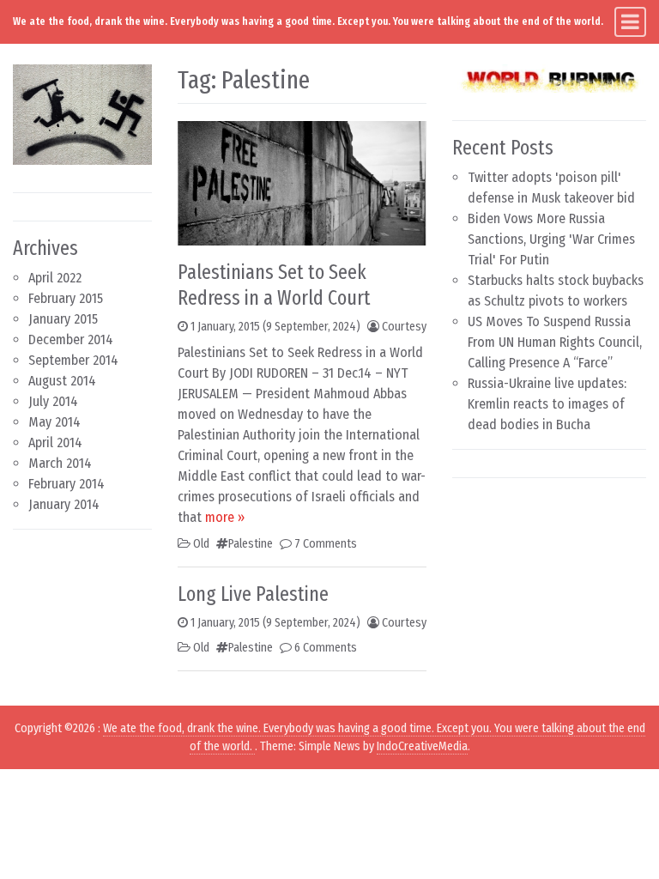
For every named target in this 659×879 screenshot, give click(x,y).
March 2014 (60, 463)
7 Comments (325, 543)
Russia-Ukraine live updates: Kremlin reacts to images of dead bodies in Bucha (547, 404)
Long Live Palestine (253, 594)
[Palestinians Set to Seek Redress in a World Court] (302, 182)
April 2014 (55, 442)
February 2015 (65, 298)
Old (201, 543)
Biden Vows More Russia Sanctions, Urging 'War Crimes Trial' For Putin (551, 239)
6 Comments (325, 647)
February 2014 (66, 484)
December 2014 (70, 339)
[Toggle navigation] (630, 22)
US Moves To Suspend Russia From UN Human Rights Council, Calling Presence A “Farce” (555, 342)
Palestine (250, 543)
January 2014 (64, 504)
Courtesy (404, 326)
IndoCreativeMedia (422, 746)
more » (225, 517)
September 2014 (73, 360)
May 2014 (54, 422)
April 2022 (55, 278)
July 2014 (53, 401)
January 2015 (63, 319)
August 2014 (62, 381)
